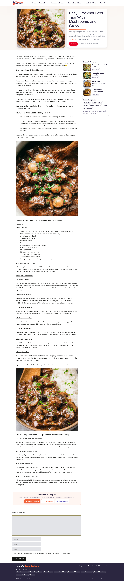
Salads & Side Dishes (22, 575)
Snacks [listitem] (92, 105)
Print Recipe (49, 501)
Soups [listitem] (85, 105)
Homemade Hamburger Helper (98, 82)
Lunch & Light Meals (90, 3)
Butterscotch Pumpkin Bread (97, 91)
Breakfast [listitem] (87, 102)
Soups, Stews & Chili (60, 572)
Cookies (105, 566)
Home (34, 3)
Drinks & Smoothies (99, 572)
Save (74, 44)
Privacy (100, 566)
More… (32, 575)
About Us (103, 3)
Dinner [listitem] (100, 102)
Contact (94, 566)
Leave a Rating (63, 501)
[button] (110, 3)
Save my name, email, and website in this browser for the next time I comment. (42, 553)
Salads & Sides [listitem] (88, 108)
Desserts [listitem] (98, 105)
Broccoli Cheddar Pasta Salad (98, 74)
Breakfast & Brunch (57, 3)
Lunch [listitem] (94, 102)
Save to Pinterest (33, 501)
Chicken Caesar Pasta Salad (100, 66)
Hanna (73, 39)
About (89, 566)
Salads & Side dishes (73, 3)
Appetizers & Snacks (73, 572)
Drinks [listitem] (105, 105)
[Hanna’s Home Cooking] (18, 3)
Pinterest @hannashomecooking (88, 44)
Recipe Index (43, 3)
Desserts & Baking (87, 572)
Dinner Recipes (48, 572)
